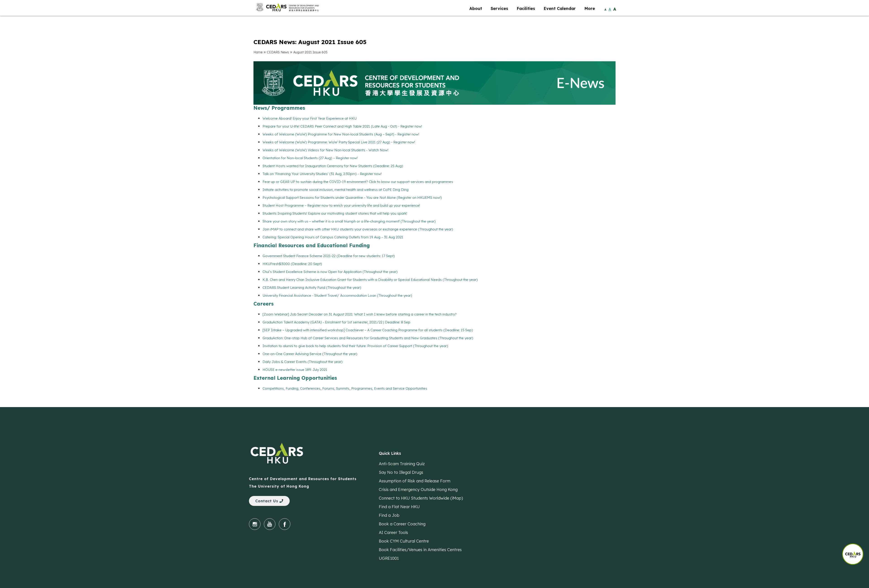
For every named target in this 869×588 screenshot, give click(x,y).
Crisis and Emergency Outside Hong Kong (418, 489)
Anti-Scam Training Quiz (402, 463)
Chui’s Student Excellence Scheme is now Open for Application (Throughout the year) (330, 272)
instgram (254, 524)
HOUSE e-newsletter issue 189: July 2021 (295, 370)
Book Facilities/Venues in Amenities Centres (420, 549)
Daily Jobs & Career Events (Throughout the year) (303, 362)
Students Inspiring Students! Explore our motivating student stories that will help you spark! (335, 213)
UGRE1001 (389, 558)
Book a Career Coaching (402, 523)
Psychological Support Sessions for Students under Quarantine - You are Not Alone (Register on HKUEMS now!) (352, 197)
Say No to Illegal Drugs (401, 472)
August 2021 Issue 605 (310, 52)
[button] (855, 551)
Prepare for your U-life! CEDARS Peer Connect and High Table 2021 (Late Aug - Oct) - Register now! (342, 126)
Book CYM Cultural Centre (404, 541)
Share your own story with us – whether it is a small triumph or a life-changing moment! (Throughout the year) (349, 221)
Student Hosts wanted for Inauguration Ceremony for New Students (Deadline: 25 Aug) (333, 166)
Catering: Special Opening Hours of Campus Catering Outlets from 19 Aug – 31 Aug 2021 (333, 237)
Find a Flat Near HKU (399, 506)
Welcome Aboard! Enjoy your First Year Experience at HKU (310, 118)
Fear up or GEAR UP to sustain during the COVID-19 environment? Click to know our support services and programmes (358, 182)
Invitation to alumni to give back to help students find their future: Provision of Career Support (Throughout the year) (355, 346)
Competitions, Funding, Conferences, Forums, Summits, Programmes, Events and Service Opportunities (345, 388)
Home (258, 52)
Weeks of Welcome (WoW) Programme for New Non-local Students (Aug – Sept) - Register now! (341, 134)
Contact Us (267, 501)
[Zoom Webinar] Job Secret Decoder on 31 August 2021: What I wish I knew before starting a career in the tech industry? (360, 314)
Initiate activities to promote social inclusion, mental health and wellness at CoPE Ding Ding (335, 189)
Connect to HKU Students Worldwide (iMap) (421, 498)
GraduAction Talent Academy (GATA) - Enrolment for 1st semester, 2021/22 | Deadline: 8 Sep (336, 322)
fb (284, 524)
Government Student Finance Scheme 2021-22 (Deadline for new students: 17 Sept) (329, 256)
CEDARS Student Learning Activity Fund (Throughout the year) (312, 287)
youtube (269, 524)
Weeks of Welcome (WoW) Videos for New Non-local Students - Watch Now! (325, 150)
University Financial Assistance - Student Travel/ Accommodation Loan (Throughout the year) (337, 295)
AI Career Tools (393, 532)
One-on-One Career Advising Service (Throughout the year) (310, 354)
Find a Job (389, 515)
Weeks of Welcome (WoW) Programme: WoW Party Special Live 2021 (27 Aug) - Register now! (339, 142)
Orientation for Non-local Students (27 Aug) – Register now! (310, 158)
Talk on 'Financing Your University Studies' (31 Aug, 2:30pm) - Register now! (322, 174)
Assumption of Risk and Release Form (414, 481)
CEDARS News (278, 52)
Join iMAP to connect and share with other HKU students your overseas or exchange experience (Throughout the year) (358, 229)
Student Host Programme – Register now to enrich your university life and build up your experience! (341, 205)
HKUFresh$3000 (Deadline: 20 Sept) (292, 264)
